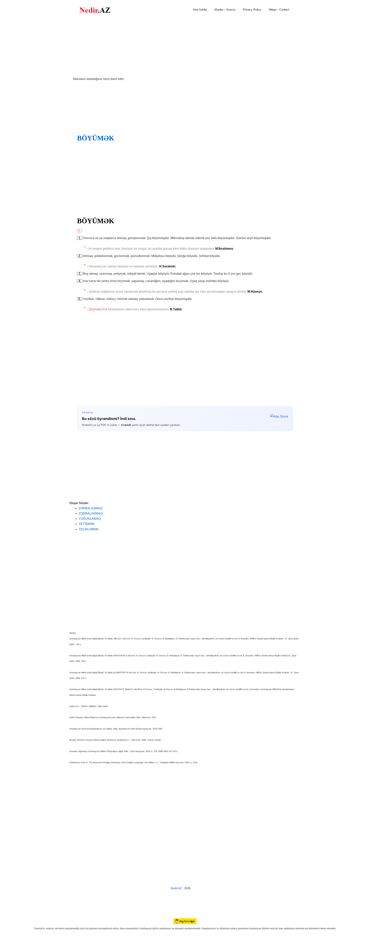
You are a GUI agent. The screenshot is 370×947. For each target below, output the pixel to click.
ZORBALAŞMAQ (90, 508)
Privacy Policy (252, 9)
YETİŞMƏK (87, 524)
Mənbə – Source (224, 9)
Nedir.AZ (176, 888)
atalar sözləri (6, 910)
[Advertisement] (185, 48)
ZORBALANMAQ (91, 513)
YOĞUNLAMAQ (90, 518)
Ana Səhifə (200, 9)
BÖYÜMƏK (95, 138)
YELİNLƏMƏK (89, 529)
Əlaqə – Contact (279, 9)
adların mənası (6, 915)
